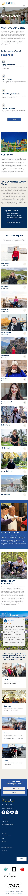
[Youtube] (8, 55)
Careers (3, 841)
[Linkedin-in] (12, 55)
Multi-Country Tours (7, 824)
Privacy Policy (19, 891)
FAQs (2, 838)
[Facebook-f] (2, 55)
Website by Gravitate (17, 893)
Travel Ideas (4, 821)
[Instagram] (5, 55)
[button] (24, 6)
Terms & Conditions (9, 891)
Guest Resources (6, 835)
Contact (3, 833)
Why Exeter (4, 827)
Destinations (5, 819)
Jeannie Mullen (11, 620)
